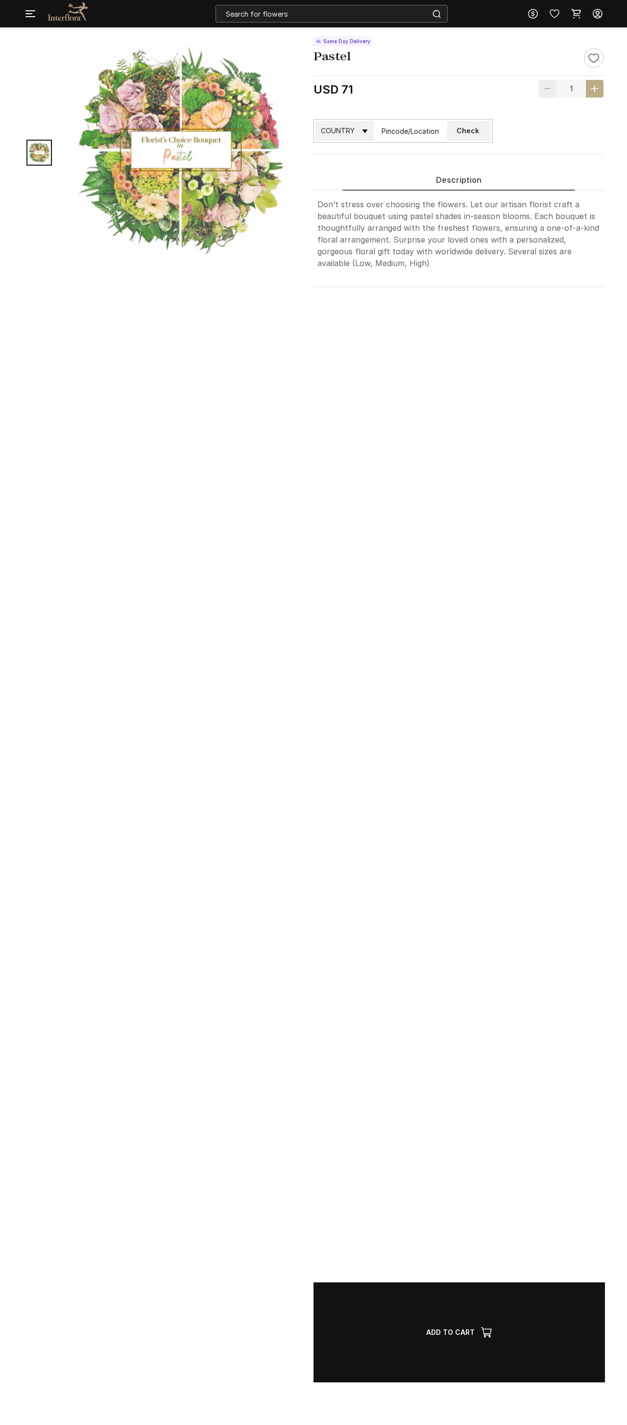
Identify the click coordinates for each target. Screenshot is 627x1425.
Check (468, 130)
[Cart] (576, 13)
